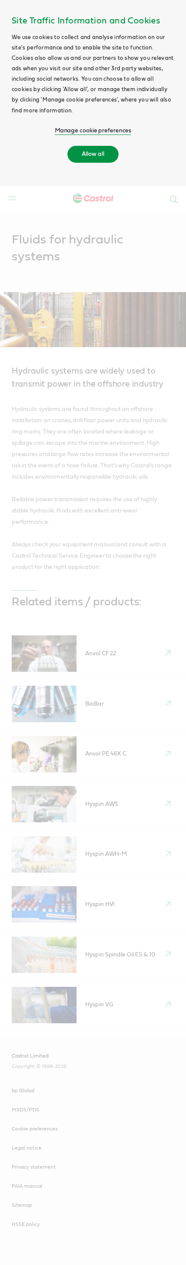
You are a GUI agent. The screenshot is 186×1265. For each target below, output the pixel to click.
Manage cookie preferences (93, 131)
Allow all (93, 154)
